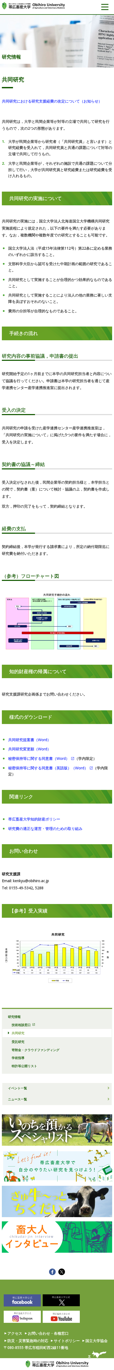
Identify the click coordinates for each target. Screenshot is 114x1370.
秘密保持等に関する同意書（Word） (38, 758)
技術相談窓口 (21, 1025)
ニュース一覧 (17, 1099)
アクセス (14, 1333)
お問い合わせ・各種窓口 (48, 1333)
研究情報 (11, 57)
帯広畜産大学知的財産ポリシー (34, 819)
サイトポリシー (67, 1340)
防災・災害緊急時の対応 (27, 1340)
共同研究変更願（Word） (29, 748)
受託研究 (18, 1041)
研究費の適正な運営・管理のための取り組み (45, 828)
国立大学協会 (96, 1340)
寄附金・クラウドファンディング (35, 1050)
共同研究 (18, 1033)
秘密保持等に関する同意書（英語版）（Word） (48, 767)
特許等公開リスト (24, 1066)
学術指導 (18, 1058)
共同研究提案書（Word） (29, 739)
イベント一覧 (17, 1088)
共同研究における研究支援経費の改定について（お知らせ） (52, 101)
